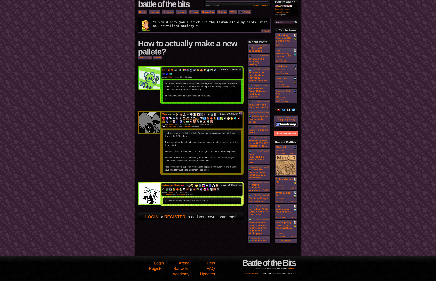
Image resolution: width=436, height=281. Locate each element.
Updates (207, 274)
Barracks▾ (208, 12)
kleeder (169, 194)
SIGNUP (265, 5)
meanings (279, 11)
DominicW (279, 9)
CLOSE (266, 31)
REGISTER (174, 217)
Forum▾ (154, 12)
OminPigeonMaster (282, 13)
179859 (170, 125)
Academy (181, 274)
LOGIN (256, 5)
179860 (170, 192)
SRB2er (167, 70)
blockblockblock (172, 127)
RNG (233, 12)
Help (211, 263)
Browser (168, 12)
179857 (170, 77)
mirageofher (171, 185)
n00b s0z (157, 58)
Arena (184, 263)
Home (142, 12)
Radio (246, 12)
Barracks (181, 268)
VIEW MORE (286, 241)
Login (159, 263)
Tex (164, 114)
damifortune (187, 127)
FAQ (211, 268)
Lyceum (181, 12)
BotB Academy (145, 58)
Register (156, 268)
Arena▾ (194, 12)
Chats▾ (222, 12)
